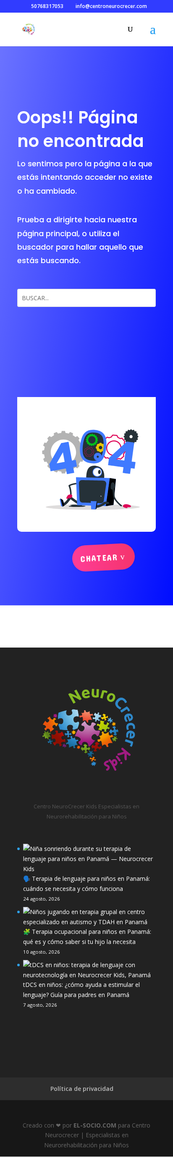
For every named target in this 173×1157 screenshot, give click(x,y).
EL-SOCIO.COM (94, 1125)
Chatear (99, 558)
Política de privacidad (81, 1089)
